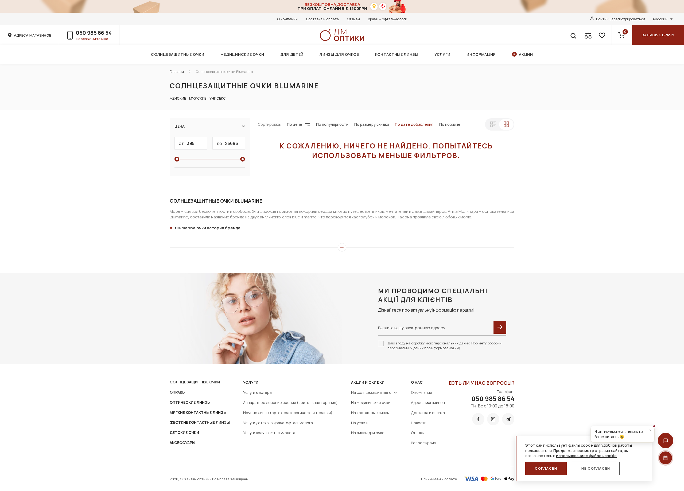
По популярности (332, 124)
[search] (573, 35)
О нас (417, 382)
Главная (177, 71)
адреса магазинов (32, 35)
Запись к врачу (658, 34)
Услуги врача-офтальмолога (269, 432)
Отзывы (353, 19)
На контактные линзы (370, 412)
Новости (418, 422)
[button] (665, 440)
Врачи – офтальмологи (387, 19)
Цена (179, 126)
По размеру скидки (371, 124)
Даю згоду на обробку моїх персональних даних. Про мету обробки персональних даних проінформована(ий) (444, 345)
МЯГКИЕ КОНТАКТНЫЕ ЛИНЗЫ (198, 412)
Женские (178, 98)
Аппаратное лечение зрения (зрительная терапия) (290, 402)
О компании (287, 19)
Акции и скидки (367, 382)
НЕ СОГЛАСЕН (595, 468)
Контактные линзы (396, 54)
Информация (481, 54)
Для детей (292, 54)
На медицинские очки (370, 402)
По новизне (449, 124)
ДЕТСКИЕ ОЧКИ (184, 432)
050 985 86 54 (94, 32)
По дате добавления (414, 124)
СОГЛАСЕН (546, 468)
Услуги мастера (257, 392)
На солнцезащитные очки (374, 392)
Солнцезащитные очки (177, 54)
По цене (294, 124)
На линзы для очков (368, 432)
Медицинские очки (242, 54)
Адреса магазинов (428, 402)
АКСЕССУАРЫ (182, 442)
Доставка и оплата (322, 19)
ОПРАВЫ (177, 392)
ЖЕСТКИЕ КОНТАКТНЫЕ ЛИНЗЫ (200, 422)
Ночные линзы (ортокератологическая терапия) (287, 412)
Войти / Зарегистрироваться (620, 19)
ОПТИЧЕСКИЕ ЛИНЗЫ (190, 402)
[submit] (499, 327)
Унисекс (217, 98)
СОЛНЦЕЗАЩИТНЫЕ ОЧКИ (195, 381)
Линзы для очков (339, 54)
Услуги (442, 54)
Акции (526, 54)
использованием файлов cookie (586, 455)
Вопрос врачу (423, 442)
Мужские (197, 98)
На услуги (359, 422)
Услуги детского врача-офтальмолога (278, 422)
